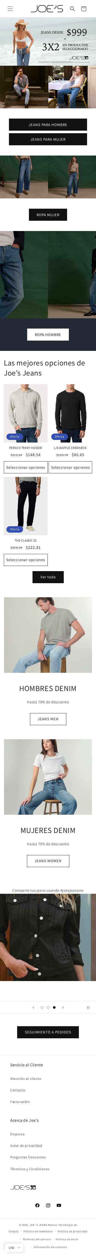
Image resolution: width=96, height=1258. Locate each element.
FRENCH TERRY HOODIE (25, 448)
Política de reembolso (38, 1231)
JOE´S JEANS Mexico (44, 1225)
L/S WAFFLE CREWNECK (70, 448)
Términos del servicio (37, 1239)
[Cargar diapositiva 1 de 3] (42, 1007)
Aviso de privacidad (26, 1145)
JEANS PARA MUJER (48, 139)
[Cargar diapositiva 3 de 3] (54, 1007)
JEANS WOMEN (48, 860)
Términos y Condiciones (29, 1169)
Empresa (17, 1134)
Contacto (18, 1090)
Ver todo (48, 576)
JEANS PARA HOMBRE (48, 124)
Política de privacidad (72, 1231)
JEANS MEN (48, 718)
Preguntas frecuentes (28, 1157)
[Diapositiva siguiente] (63, 1007)
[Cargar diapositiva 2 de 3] (48, 1007)
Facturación (20, 1101)
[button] (10, 8)
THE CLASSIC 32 (26, 540)
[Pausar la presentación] (90, 1007)
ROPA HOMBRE (48, 334)
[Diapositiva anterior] (33, 1007)
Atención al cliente (25, 1078)
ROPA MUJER (48, 214)
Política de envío (67, 1239)
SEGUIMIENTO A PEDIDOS (48, 1032)
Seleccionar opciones (25, 467)
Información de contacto (50, 1247)
